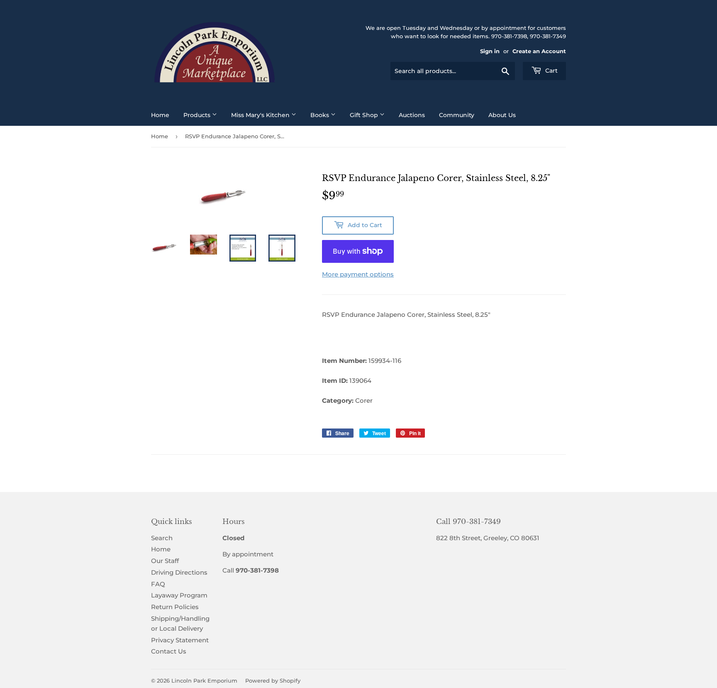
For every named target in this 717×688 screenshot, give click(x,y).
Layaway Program (179, 595)
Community (456, 115)
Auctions (412, 115)
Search (162, 538)
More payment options (358, 274)
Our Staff (165, 561)
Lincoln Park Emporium (204, 680)
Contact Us (168, 651)
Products (197, 115)
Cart (551, 70)
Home (160, 115)
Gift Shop (365, 115)
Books (320, 115)
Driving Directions (179, 572)
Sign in (490, 51)
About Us (502, 115)
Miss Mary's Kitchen (261, 115)
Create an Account (539, 51)
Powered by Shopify (272, 680)
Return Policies (175, 607)
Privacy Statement (180, 640)
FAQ (158, 584)
